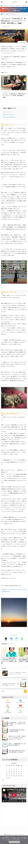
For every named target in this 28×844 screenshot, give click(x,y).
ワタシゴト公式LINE (7, 712)
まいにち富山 (7, 707)
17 (9, 773)
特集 (2, 5)
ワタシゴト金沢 (7, 702)
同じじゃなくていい (8, 112)
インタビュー (11, 643)
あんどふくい (20, 712)
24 (9, 775)
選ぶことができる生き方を (9, 117)
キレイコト (18, 5)
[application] (14, 795)
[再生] (3, 801)
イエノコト (11, 5)
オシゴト (6, 5)
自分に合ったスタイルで (9, 114)
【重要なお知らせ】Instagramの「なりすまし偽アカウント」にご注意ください (14, 9)
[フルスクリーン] (24, 801)
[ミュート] (22, 801)
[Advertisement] (14, 816)
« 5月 (3, 779)
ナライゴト (24, 5)
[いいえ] (26, 839)
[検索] (25, 691)
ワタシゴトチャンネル (20, 707)
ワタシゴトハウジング (20, 702)
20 (16, 773)
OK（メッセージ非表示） (14, 842)
